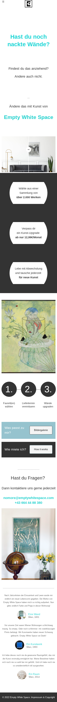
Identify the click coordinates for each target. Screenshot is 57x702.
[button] (8, 336)
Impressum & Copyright (43, 697)
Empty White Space (20, 697)
